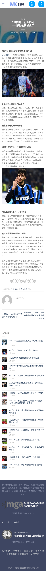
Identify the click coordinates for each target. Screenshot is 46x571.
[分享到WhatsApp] (12, 281)
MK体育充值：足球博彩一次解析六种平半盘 (26, 431)
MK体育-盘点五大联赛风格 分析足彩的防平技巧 (26, 342)
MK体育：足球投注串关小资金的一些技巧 (26, 393)
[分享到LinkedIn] (34, 281)
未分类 (23, 19)
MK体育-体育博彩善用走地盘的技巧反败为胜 (26, 367)
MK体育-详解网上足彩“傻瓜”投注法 (24, 350)
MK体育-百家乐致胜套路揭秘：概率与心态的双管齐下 (26, 384)
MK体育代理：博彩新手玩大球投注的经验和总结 (26, 448)
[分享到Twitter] (21, 281)
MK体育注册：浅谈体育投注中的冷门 (24, 439)
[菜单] (3, 4)
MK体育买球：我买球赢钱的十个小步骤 (25, 465)
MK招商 (5, 55)
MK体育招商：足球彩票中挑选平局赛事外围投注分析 (26, 421)
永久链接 (24, 289)
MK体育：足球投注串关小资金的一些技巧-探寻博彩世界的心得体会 (25, 401)
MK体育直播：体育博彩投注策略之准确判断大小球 (26, 411)
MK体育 (27, 568)
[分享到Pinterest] (29, 281)
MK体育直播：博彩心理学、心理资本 (24, 457)
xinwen (33, 32)
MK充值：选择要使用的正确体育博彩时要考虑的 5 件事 (33, 315)
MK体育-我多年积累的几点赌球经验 (24, 358)
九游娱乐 (15, 522)
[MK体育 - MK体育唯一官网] (16, 4)
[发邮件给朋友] (25, 281)
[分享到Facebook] (17, 281)
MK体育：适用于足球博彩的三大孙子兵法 (26, 375)
